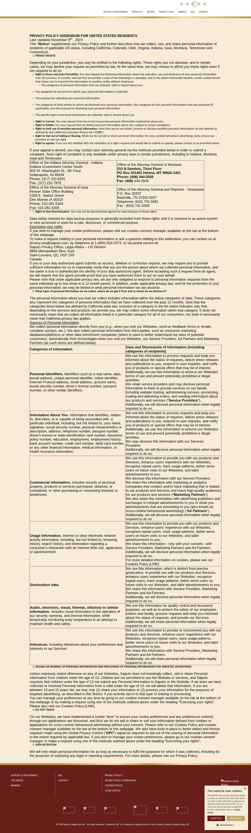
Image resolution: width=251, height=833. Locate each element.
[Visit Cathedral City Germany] (206, 4)
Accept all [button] (216, 818)
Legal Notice (113, 790)
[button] (226, 825)
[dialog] (226, 808)
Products (137, 12)
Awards (182, 12)
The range (17, 780)
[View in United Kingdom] (188, 4)
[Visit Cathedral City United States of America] (194, 4)
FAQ (192, 12)
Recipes (151, 12)
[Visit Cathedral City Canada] (182, 4)
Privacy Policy (113, 775)
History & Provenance (115, 12)
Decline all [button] (236, 818)
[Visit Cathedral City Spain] (200, 4)
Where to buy (166, 12)
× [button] (245, 789)
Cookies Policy (114, 785)
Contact (203, 12)
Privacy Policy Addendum (120, 780)
